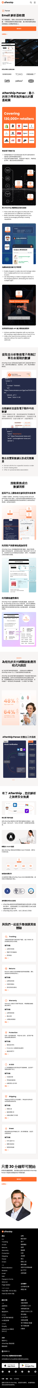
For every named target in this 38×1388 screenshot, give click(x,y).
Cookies (16, 1379)
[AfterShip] (8, 2)
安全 (11, 1379)
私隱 (3, 1379)
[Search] (31, 2)
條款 (7, 1379)
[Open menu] (34, 2)
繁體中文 (7, 1351)
